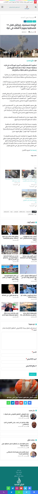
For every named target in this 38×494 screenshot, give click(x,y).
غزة (35, 214)
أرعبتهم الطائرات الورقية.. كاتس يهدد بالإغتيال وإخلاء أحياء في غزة (29, 277)
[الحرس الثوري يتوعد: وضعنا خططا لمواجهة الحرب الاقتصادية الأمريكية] (28, 249)
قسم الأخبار (32, 32)
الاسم (34, 352)
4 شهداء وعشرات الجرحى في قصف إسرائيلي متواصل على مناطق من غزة (29, 180)
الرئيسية (32, 18)
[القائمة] (2, 8)
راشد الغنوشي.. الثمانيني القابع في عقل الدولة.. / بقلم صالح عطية (16, 415)
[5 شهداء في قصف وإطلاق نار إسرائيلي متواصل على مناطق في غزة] (29, 193)
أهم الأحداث (29, 21)
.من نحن (19, 470)
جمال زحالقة (25, 447)
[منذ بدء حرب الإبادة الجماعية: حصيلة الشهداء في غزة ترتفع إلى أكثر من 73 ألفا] (9, 249)
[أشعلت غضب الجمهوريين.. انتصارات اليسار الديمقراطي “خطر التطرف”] (28, 230)
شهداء (11, 211)
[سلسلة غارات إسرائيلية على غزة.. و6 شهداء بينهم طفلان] (12, 174)
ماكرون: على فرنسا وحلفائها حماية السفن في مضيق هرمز (19, 397)
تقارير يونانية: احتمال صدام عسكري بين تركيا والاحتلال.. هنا (28, 314)
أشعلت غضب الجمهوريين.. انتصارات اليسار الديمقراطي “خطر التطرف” (28, 238)
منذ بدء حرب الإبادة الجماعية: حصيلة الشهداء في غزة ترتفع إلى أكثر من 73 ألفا (10, 258)
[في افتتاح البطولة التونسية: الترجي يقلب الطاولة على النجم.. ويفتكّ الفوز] (9, 269)
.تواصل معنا (19, 472)
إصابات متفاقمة (22, 211)
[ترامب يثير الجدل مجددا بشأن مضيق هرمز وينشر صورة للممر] (9, 307)
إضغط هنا (33, 150)
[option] (19, 389)
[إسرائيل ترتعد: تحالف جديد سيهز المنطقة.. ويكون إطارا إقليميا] (9, 230)
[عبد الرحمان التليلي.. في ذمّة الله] (9, 289)
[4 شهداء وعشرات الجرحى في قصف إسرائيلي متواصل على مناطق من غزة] (29, 174)
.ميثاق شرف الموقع (19, 476)
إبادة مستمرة (28, 211)
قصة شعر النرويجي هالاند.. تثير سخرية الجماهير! (29, 296)
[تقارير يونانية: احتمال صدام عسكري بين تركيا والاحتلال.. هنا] (28, 307)
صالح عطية (25, 418)
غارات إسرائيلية (6, 211)
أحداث (23, 18)
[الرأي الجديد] (19, 7)
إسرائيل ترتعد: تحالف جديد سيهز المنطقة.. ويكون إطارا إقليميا (10, 237)
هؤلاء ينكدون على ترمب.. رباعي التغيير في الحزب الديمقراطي (16, 423)
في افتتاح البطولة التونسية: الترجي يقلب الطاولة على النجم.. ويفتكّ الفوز (10, 277)
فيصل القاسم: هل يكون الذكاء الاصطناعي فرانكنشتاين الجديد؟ (18, 453)
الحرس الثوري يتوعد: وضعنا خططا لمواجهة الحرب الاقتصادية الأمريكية (28, 258)
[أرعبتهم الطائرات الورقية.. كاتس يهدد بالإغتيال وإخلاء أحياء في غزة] (28, 269)
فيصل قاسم (25, 456)
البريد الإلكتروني (31, 359)
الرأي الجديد (29, 60)
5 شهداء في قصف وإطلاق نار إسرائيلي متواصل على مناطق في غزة (30, 200)
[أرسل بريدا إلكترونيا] (29, 32)
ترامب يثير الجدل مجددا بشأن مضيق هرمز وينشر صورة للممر (10, 314)
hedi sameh (25, 426)
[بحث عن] (36, 8)
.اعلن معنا (19, 474)
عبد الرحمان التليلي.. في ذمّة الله (10, 295)
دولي (27, 18)
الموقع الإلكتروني (31, 366)
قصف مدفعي (30, 214)
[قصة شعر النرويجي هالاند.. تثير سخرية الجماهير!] (28, 289)
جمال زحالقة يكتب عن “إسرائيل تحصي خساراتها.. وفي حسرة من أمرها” (15, 444)
